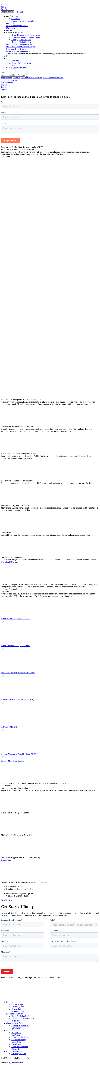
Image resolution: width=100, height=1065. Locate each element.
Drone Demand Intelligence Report (25, 35)
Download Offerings (9, 562)
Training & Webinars (20, 1025)
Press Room (16, 1044)
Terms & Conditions (19, 1046)
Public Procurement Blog (53, 78)
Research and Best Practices (23, 1018)
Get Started (5, 156)
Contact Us (16, 1042)
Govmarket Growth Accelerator (19, 1010)
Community (16, 1028)
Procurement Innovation (16, 1051)
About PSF (16, 61)
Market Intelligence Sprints (22, 21)
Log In (4, 9)
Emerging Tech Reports (21, 40)
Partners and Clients (19, 1037)
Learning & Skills (18, 1054)
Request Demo (7, 82)
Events (9, 56)
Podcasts (15, 1021)
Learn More (6, 860)
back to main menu (9, 80)
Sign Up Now (7, 900)
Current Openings (18, 1039)
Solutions (10, 1002)
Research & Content (14, 1014)
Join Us (4, 7)
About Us (10, 1030)
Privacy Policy (17, 1049)
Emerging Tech (17, 1007)
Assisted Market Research (31, 78)
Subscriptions (6, 78)
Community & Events (15, 1023)
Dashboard (10, 28)
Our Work (10, 30)
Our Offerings (17, 1004)
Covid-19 (16, 78)
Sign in (20, 11)
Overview (15, 18)
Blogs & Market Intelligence (23, 42)
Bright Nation (17, 1063)
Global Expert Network (21, 63)
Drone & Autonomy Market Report (25, 37)
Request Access (7, 12)
